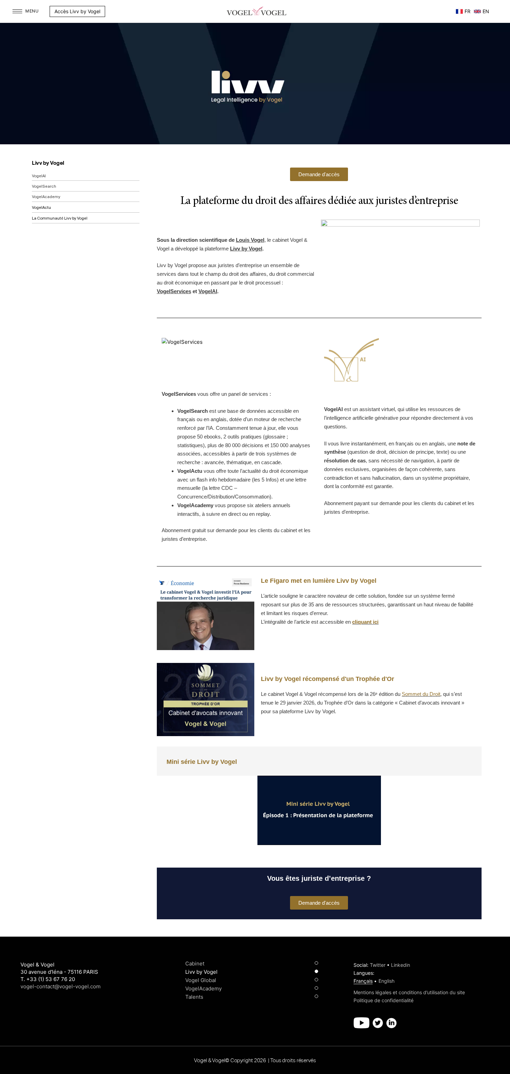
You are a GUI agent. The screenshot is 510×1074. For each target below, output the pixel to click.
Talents (194, 997)
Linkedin (400, 965)
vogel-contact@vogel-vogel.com (60, 986)
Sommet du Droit (421, 694)
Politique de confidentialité (384, 1000)
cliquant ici (365, 622)
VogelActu (41, 208)
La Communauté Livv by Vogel (59, 218)
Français (363, 981)
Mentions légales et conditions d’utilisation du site (409, 992)
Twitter (377, 965)
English (386, 981)
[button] (109, 11)
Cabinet (194, 963)
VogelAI (39, 176)
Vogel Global (200, 980)
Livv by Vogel (48, 163)
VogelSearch (44, 186)
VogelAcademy (46, 197)
